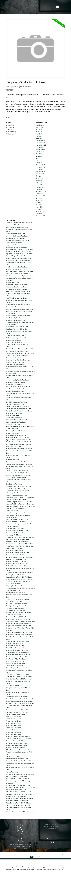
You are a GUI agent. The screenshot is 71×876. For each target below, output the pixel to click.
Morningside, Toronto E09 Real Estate (17, 539)
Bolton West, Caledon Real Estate (16, 287)
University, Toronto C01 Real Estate (17, 743)
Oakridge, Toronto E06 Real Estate (16, 575)
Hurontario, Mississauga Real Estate (17, 462)
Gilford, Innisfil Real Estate (14, 417)
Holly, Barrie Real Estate (13, 446)
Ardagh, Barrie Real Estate (14, 242)
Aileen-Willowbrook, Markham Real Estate (19, 222)
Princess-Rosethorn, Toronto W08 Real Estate (20, 612)
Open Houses (10, 129)
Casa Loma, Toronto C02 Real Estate (17, 329)
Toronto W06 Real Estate (13, 730)
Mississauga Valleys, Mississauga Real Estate (20, 537)
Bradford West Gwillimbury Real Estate (18, 291)
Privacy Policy (39, 854)
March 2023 (39, 207)
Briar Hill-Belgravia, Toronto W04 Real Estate (19, 309)
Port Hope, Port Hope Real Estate (16, 606)
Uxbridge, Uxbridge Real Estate (15, 747)
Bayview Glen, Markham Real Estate (17, 256)
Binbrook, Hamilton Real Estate (15, 269)
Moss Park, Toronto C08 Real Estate (17, 541)
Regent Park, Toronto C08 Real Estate (17, 617)
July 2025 (39, 154)
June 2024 (39, 178)
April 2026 (39, 136)
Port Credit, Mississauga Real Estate (17, 603)
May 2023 (39, 202)
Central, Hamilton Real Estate (15, 342)
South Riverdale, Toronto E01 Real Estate (18, 679)
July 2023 (39, 198)
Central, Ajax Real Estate (13, 340)
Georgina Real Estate (12, 415)
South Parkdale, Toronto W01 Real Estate (18, 674)
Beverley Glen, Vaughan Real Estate (17, 267)
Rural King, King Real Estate (14, 643)
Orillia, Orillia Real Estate (13, 583)
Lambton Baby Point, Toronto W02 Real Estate (20, 497)
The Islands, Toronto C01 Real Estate (17, 712)
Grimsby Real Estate (12, 428)
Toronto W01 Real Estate (13, 723)
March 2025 (39, 162)
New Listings (10, 127)
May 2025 (39, 158)
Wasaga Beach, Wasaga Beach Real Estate (19, 761)
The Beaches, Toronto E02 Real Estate (18, 710)
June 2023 (39, 200)
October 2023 (40, 194)
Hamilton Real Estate (12, 433)
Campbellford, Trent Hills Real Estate (17, 327)
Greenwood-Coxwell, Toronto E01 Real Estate (20, 426)
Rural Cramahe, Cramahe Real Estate (17, 641)
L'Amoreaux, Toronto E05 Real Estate (17, 490)
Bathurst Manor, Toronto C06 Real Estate (18, 251)
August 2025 (40, 151)
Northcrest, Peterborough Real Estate (17, 564)
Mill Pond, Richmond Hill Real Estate (17, 530)
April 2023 (39, 205)
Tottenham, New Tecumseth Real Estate (18, 736)
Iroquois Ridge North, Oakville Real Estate (19, 464)
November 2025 (41, 145)
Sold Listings (10, 134)
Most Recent (40, 125)
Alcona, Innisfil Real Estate (14, 225)
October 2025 (40, 147)
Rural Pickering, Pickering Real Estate (17, 652)
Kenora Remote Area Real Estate (16, 477)
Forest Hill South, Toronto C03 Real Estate (19, 411)
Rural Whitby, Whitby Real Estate (16, 659)
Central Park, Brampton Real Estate (17, 338)
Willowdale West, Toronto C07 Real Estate (19, 794)
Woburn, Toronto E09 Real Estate (16, 796)
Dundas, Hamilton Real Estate (15, 384)
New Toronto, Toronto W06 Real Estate (18, 552)
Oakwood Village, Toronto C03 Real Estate (19, 577)
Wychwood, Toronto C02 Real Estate (17, 800)
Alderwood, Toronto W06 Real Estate (17, 227)
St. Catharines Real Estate (14, 685)
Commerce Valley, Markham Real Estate (18, 360)
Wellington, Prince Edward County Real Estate (20, 774)
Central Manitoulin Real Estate (15, 335)
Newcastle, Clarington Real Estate (16, 555)
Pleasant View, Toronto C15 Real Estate (18, 599)
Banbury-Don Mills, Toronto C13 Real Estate (19, 249)
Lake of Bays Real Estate (13, 493)
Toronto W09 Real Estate (13, 734)
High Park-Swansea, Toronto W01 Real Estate (20, 442)
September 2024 (41, 171)
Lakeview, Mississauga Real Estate (16, 495)
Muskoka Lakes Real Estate (18, 88)
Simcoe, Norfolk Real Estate (14, 665)
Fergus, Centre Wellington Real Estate (17, 406)
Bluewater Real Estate (12, 282)
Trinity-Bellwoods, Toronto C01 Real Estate (19, 739)
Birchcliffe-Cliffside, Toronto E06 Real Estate (19, 271)
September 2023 (41, 196)
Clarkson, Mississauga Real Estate (16, 355)
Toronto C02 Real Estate (13, 716)
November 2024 (41, 167)
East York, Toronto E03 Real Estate (16, 389)
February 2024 (40, 187)
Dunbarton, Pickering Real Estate (16, 382)
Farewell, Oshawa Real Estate (15, 404)
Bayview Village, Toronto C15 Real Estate (18, 258)
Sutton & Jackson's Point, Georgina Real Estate (20, 703)
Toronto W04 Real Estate (13, 725)
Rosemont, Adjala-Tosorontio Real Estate (18, 623)
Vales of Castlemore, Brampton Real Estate (19, 750)
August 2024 (40, 174)
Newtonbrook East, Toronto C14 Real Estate (19, 557)
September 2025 (41, 149)
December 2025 (41, 143)
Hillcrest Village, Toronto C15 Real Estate (18, 444)
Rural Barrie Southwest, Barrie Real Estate (19, 634)
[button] (48, 842)
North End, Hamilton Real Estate (16, 561)
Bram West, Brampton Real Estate (16, 298)
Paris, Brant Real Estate (13, 590)
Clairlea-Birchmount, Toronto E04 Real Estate (20, 353)
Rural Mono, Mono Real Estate (15, 646)
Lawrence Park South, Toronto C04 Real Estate (20, 506)
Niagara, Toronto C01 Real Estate (16, 559)
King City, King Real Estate (14, 484)
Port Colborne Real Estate (14, 601)
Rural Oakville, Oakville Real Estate (17, 650)
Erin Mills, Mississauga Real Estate (16, 402)
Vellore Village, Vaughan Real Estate (17, 758)
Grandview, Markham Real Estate (16, 422)
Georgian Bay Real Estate (14, 413)
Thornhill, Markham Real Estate (15, 714)
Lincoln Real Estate (12, 510)
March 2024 (39, 185)
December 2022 (41, 213)
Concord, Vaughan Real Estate (15, 362)
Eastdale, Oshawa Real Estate (15, 391)
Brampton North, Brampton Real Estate (18, 304)
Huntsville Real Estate (12, 459)
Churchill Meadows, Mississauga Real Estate (20, 349)
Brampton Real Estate (12, 307)
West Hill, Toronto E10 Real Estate (16, 776)
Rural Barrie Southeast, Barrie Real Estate (19, 632)
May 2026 (39, 134)
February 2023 (40, 209)
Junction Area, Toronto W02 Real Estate (18, 473)
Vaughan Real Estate (12, 756)
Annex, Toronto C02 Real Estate (15, 234)
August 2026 (40, 127)
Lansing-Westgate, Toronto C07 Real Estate (19, 502)
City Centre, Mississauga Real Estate (17, 351)
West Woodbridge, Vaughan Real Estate (18, 785)
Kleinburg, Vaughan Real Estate (15, 488)
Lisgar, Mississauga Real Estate (15, 513)
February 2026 (40, 140)
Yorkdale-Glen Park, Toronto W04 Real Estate (20, 812)
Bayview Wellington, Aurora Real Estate (18, 260)
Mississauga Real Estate (13, 535)
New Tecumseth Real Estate (14, 550)
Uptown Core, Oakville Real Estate (16, 745)
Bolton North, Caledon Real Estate (16, 284)
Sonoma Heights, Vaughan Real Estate (18, 668)
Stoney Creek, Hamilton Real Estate (17, 696)
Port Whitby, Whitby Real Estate (15, 610)
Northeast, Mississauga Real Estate (17, 566)
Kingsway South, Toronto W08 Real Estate (19, 486)
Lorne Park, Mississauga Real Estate (17, 519)
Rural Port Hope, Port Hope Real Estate (18, 654)
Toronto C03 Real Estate (13, 719)
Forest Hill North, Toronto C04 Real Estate (19, 408)
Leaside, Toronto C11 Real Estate (16, 508)
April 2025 (39, 160)
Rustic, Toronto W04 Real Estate (16, 661)
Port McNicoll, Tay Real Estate (15, 608)
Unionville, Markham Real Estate (16, 741)
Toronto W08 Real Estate (13, 732)
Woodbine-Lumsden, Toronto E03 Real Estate (20, 798)
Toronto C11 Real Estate (13, 721)
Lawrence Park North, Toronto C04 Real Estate (20, 504)
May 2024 (39, 180)
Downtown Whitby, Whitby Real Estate (17, 380)
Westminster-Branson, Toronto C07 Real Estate (20, 787)
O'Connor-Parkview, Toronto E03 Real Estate (19, 572)
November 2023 (41, 191)
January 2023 (40, 211)
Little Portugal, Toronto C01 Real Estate (18, 515)
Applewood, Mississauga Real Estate (17, 240)
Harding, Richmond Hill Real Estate (17, 435)
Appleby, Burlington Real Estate (15, 238)
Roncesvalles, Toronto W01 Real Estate (18, 619)
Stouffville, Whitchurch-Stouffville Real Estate (19, 699)
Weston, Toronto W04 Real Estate (16, 789)
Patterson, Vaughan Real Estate (15, 592)
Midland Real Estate (12, 526)
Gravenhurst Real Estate (13, 424)
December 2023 (41, 189)
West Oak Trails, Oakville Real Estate (17, 778)
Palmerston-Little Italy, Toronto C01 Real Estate (20, 588)
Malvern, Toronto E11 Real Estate (16, 522)
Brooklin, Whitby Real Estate (14, 318)
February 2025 (40, 165)
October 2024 (40, 169)
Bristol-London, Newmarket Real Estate (18, 315)
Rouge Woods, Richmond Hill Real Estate (19, 626)
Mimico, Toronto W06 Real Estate (16, 533)
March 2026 (39, 138)
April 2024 (39, 182)
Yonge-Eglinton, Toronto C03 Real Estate (18, 803)
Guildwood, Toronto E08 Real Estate (17, 431)
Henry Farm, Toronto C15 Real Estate (17, 437)
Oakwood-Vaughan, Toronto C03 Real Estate (19, 579)
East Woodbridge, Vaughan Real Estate (18, 386)
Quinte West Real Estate (13, 614)
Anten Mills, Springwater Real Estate (17, 236)
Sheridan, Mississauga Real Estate (16, 663)
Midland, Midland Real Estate (15, 528)
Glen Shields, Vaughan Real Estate (16, 420)
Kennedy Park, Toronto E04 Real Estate (18, 475)
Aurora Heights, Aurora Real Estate (16, 247)
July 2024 (39, 176)
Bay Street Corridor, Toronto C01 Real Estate (19, 254)
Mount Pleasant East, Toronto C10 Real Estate (20, 544)
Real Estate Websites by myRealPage (53, 854)
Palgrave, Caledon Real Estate (15, 586)
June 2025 (39, 156)
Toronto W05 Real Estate (13, 727)
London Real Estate (12, 517)
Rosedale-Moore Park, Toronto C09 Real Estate (20, 621)
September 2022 (41, 216)
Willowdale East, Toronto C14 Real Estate (18, 792)
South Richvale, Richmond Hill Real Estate (19, 676)
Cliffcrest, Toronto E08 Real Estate (16, 358)
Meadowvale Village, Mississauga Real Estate (20, 524)
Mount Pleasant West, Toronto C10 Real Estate (20, 546)
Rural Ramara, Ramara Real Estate (17, 657)
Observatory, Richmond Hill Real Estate (18, 581)
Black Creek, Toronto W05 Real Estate (17, 273)
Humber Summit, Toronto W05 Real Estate (19, 448)
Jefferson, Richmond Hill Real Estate (17, 471)
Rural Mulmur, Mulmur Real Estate (16, 648)
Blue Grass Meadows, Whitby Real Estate (18, 276)
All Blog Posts (10, 125)
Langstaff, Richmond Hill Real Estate (17, 499)
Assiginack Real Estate (13, 245)
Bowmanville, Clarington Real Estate (17, 289)
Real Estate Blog (11, 131)
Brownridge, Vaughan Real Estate (16, 320)
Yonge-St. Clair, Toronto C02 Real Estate (18, 805)
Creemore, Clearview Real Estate (16, 364)
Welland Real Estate (12, 772)
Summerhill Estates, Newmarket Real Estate (19, 701)
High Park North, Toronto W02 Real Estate (19, 440)
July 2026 (39, 129)
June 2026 (39, 131)
